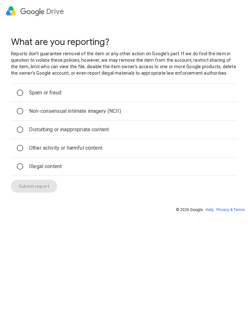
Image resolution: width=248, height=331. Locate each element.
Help (209, 210)
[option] (124, 93)
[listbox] (124, 129)
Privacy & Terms (230, 210)
